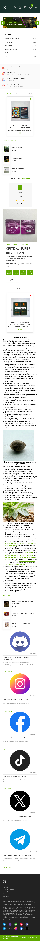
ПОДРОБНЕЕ (13, 280)
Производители (8, 889)
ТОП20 (5, 891)
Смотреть (7, 671)
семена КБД (29, 552)
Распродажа (20, 93)
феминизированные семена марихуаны (19, 555)
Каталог (6, 887)
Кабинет (6, 896)
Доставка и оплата (9, 894)
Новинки (31, 93)
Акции (8, 93)
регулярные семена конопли (15, 564)
